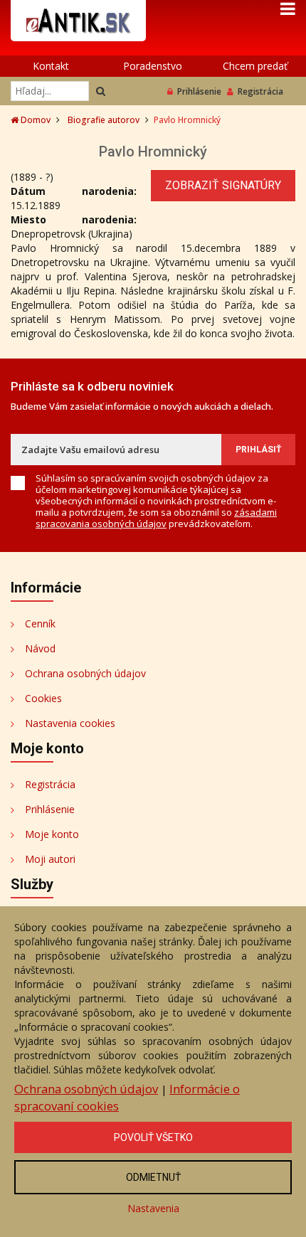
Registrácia (260, 91)
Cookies (43, 698)
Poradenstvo (152, 66)
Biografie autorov (103, 120)
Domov (35, 120)
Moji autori (50, 859)
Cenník (40, 623)
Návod (40, 648)
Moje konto (52, 834)
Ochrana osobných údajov (85, 673)
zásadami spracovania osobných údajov (156, 518)
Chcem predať (255, 66)
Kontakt (51, 66)
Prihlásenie (199, 91)
